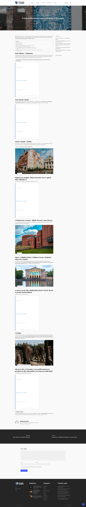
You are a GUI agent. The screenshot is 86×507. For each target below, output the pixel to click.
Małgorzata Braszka (24, 421)
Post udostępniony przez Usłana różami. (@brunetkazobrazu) (27, 216)
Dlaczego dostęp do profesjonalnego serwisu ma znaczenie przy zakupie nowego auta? (63, 41)
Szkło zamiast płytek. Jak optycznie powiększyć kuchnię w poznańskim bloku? (63, 48)
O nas (16, 487)
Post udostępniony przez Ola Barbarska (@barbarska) (27, 137)
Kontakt (16, 490)
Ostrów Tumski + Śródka (19, 44)
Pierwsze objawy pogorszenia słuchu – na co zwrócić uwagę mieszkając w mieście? (63, 51)
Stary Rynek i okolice (19, 43)
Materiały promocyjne (46, 490)
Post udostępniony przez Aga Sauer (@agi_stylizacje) (27, 329)
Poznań (44, 493)
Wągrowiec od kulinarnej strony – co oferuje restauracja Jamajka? (63, 39)
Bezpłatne (38, 15)
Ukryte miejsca (47, 15)
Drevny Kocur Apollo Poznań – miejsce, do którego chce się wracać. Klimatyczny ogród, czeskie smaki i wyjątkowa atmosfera (63, 44)
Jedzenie (45, 489)
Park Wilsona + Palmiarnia (19, 42)
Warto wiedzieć (45, 498)
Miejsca (42, 15)
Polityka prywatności (17, 488)
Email (37, 462)
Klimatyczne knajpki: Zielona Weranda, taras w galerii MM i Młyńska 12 (25, 45)
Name (22, 462)
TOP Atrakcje (45, 495)
